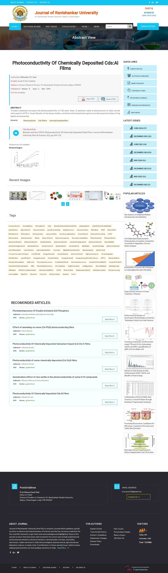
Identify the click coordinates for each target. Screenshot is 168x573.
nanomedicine (74, 246)
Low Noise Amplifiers (46, 270)
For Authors (69, 26)
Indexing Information (140, 105)
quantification (26, 258)
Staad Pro (24, 274)
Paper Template (137, 83)
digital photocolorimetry (71, 250)
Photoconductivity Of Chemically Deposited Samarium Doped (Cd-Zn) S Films (51, 344)
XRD (32, 266)
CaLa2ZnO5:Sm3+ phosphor (18, 266)
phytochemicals (26, 238)
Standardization (113, 258)
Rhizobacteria (13, 234)
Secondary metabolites (80, 238)
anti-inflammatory (15, 250)
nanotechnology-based (78, 242)
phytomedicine (61, 246)
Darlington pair (114, 266)
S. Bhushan (24, 77)
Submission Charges (98, 538)
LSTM (110, 234)
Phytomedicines (110, 238)
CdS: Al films (42, 121)
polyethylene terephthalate (101, 226)
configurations (87, 266)
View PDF (89, 99)
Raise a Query (119, 535)
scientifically (35, 254)
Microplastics (40, 226)
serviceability (13, 274)
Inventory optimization (67, 234)
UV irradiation (60, 266)
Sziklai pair (12, 270)
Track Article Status (98, 532)
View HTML (110, 99)
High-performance (92, 254)
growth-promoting (54, 230)
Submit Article (148, 26)
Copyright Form (138, 91)
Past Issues (51, 26)
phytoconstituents (15, 242)
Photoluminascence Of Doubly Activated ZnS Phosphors (41, 310)
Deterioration (13, 238)
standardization (62, 254)
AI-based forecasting (98, 234)
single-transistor (74, 266)
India (49, 226)
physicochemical (77, 254)
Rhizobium (94, 230)
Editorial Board (32, 26)
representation (51, 234)
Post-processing (114, 270)
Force (74, 274)
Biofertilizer (112, 230)
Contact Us (31, 2)
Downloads (94, 544)
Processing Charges (138, 98)
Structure (33, 274)
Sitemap (66, 567)
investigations (28, 226)
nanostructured (47, 246)
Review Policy (95, 541)
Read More (109, 319)
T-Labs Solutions (140, 569)
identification (13, 258)
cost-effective (29, 250)
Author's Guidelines (140, 76)
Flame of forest (47, 238)
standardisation (45, 242)
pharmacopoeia (88, 250)
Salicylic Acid (100, 250)
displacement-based (83, 270)
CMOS (58, 270)
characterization (39, 230)
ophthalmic (86, 246)
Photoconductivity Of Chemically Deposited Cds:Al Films (65, 65)
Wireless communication (27, 270)
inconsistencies (14, 226)
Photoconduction (29, 121)
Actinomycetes (38, 234)
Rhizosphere (25, 234)
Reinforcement (54, 274)
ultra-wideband (101, 266)
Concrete (43, 274)
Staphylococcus (68, 230)
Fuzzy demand (83, 234)
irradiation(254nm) (61, 262)
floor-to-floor (68, 270)
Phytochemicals (96, 238)
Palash (37, 238)
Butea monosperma (62, 238)
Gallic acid (30, 262)
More (85, 26)
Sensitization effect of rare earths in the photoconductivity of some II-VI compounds (55, 377)
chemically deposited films (58, 121)
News (96, 26)
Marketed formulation (16, 262)
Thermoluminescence (44, 262)
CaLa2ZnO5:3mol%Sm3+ (97, 262)
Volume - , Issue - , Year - (36, 89)
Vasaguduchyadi (48, 254)
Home (14, 26)
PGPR (103, 230)
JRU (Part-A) (44, 2)
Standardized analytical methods (65, 226)
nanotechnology (98, 246)
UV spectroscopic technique (18, 254)
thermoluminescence (78, 262)
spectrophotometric (43, 250)
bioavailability (109, 242)
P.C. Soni (32, 77)
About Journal (17, 2)
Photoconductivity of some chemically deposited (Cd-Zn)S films (45, 360)
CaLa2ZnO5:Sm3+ (115, 262)
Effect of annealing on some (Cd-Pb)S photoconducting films (43, 327)
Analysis (66, 274)
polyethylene (13, 230)
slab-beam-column (99, 270)
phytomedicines (33, 246)
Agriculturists (25, 230)
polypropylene (84, 226)
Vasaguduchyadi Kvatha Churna (87, 258)
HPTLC (103, 258)
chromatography (107, 254)
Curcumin (56, 250)
